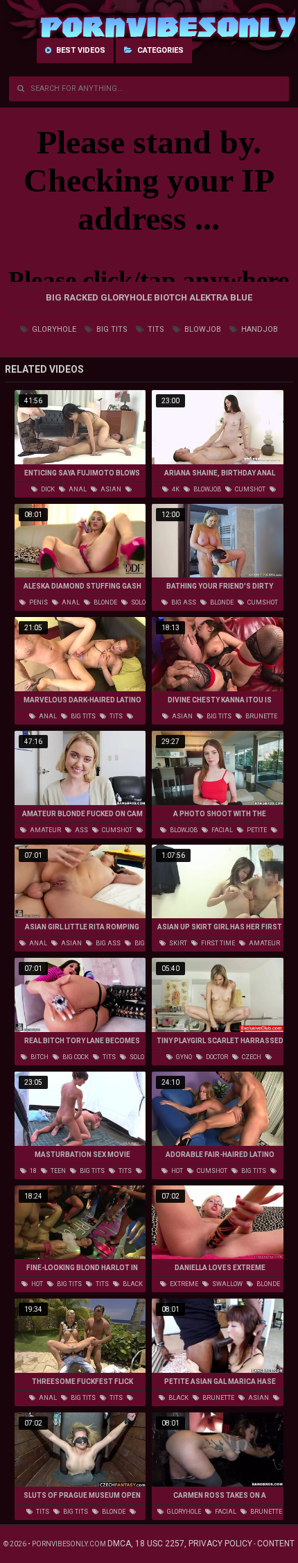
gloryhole (53, 329)
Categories (159, 50)
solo (138, 602)
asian (110, 489)
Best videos (79, 50)
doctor (216, 1057)
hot (176, 1170)
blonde (104, 602)
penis (38, 602)
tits (155, 329)
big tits (111, 329)
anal (77, 489)
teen (57, 1170)
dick (47, 489)
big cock (75, 1057)
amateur (44, 830)
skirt (177, 943)
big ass (183, 602)
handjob (258, 329)
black (132, 1284)
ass (80, 830)
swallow (227, 1284)
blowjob (201, 329)
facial (221, 830)
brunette (260, 716)
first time (217, 943)
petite (256, 830)
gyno (183, 1057)
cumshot (249, 489)
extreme (183, 1284)
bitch (39, 1057)
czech (250, 1057)
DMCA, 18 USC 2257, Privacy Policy (179, 1543)
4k (174, 489)
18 (32, 1170)
